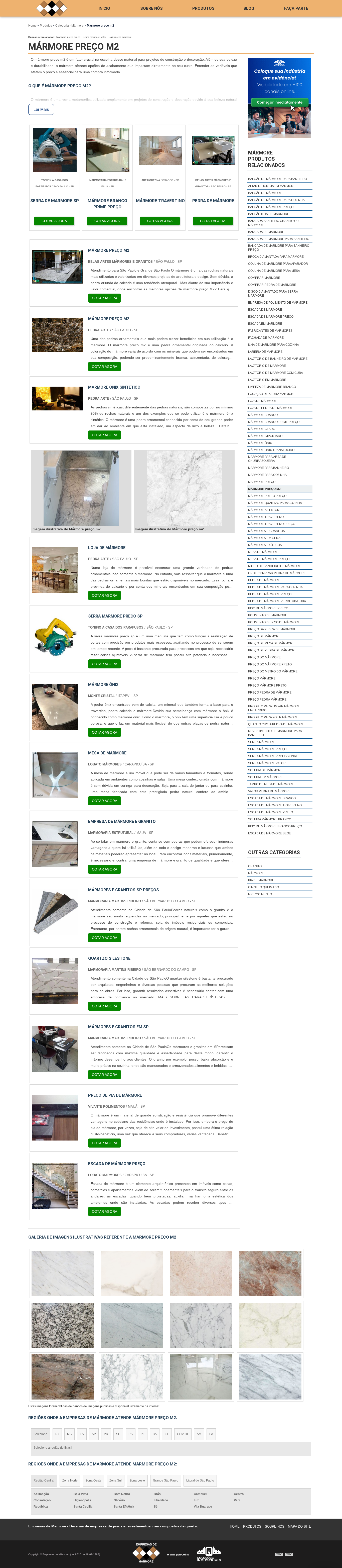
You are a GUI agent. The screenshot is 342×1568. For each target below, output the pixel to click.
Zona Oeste (93, 1480)
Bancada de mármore (266, 232)
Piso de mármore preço (268, 608)
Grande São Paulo (165, 1480)
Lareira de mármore (265, 352)
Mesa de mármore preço (268, 559)
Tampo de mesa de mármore (271, 784)
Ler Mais (41, 109)
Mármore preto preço (68, 37)
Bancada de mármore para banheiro (278, 239)
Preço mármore (261, 678)
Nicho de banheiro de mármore (274, 566)
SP (94, 1434)
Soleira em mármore (120, 37)
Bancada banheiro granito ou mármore (273, 223)
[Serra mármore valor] (270, 1377)
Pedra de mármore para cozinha (275, 587)
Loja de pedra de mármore (270, 408)
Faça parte (296, 8)
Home (235, 1526)
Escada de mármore (265, 309)
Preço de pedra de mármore (272, 650)
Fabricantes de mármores (270, 330)
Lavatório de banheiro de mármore (277, 359)
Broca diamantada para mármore (276, 256)
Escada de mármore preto (270, 812)
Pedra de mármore (264, 580)
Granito (255, 866)
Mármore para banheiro (268, 468)
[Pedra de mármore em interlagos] (270, 1273)
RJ (57, 1434)
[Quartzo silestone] (55, 1000)
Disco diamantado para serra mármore (273, 293)
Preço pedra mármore (267, 699)
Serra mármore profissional (273, 756)
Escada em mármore (265, 323)
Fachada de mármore (266, 337)
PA (211, 1434)
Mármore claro (261, 429)
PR (106, 1434)
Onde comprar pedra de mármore (277, 573)
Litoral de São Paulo (200, 1480)
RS (130, 1434)
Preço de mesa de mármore (271, 643)
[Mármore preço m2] (81, 488)
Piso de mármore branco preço (275, 826)
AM (199, 1434)
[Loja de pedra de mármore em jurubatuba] (63, 1273)
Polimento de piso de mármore (274, 622)
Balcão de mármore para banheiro (277, 179)
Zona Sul (115, 1480)
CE (167, 1434)
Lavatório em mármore (267, 380)
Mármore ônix (260, 443)
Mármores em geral (265, 538)
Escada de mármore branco (272, 798)
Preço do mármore (264, 657)
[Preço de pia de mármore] (55, 1137)
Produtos (203, 8)
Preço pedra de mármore (269, 692)
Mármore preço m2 (264, 489)
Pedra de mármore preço (269, 594)
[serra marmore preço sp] (55, 658)
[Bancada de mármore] (63, 1377)
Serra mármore (261, 742)
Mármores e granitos (266, 531)
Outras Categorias (274, 852)
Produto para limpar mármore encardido (274, 708)
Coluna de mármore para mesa (274, 271)
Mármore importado (265, 436)
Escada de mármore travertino (275, 805)
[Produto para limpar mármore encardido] (132, 1273)
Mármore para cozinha (267, 475)
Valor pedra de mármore (269, 791)
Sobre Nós (151, 8)
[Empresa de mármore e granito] (55, 863)
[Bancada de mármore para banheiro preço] (132, 1325)
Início (104, 8)
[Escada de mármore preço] (55, 1206)
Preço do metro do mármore (272, 671)
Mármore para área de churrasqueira (267, 459)
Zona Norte (70, 1480)
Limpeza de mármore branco (272, 387)
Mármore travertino (266, 517)
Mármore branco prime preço (273, 422)
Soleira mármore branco (269, 819)
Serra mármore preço (267, 749)
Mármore (256, 873)
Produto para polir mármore (273, 717)
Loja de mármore (262, 401)
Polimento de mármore (267, 615)
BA (155, 1434)
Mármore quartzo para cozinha (275, 503)
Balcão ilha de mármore (268, 214)
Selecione (40, 1434)
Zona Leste (137, 1480)
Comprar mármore (264, 278)
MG (69, 1434)
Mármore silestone (264, 510)
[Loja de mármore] (55, 590)
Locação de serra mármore (271, 394)
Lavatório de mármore (267, 366)
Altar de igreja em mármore (271, 186)
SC (118, 1434)
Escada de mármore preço (270, 316)
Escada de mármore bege (269, 833)
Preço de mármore (264, 636)
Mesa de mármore (263, 552)
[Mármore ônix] (55, 727)
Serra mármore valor (94, 37)
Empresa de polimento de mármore (277, 302)
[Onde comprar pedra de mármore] (270, 1325)
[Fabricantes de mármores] (201, 1325)
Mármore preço (261, 482)
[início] (51, 8)
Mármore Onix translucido (271, 450)
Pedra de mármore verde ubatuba (277, 601)
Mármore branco (263, 415)
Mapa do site (299, 1526)
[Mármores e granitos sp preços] (55, 932)
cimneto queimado (263, 887)
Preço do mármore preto (270, 664)
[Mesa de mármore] (55, 795)
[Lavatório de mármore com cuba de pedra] (201, 1377)
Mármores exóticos (265, 545)
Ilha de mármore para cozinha (273, 344)
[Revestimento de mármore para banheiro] (63, 1325)
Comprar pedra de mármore (272, 285)
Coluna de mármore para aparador (278, 264)
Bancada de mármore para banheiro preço (278, 247)
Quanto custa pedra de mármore (276, 724)
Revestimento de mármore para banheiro (275, 733)
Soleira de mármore (265, 770)
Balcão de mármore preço (270, 207)
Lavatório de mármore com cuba (275, 373)
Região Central (44, 1480)
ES (82, 1434)
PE (143, 1434)
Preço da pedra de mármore (272, 629)
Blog (249, 8)
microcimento (260, 894)
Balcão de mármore (265, 193)
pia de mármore (261, 880)
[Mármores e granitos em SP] (55, 1069)
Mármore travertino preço (271, 524)
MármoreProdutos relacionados (266, 159)
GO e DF (183, 1434)
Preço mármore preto (267, 685)
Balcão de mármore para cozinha (276, 200)
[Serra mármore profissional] (201, 1273)
